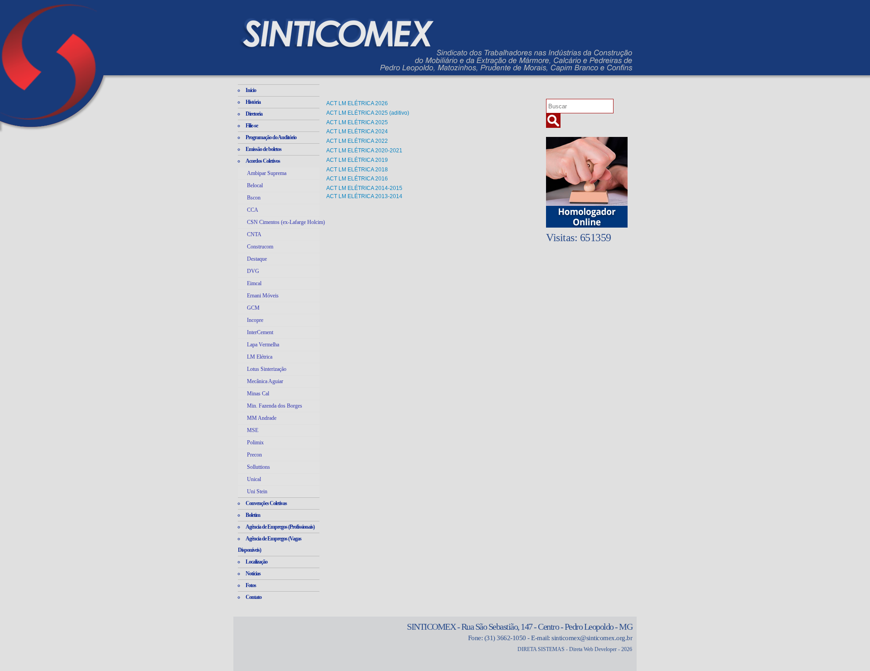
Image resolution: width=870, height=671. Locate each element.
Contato (253, 597)
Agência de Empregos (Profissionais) (280, 527)
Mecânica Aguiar (265, 381)
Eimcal (254, 283)
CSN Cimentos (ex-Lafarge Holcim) (286, 222)
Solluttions (258, 467)
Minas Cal (258, 393)
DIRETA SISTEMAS (541, 649)
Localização (256, 562)
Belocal (255, 185)
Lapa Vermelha (263, 344)
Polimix (255, 442)
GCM (253, 308)
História (253, 102)
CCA (252, 210)
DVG (253, 271)
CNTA (254, 234)
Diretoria (254, 114)
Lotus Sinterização (266, 369)
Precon (254, 455)
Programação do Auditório (271, 137)
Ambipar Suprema (266, 173)
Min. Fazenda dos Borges (274, 406)
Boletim (253, 515)
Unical (254, 479)
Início (251, 90)
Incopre (255, 320)
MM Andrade (261, 418)
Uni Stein (257, 491)
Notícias (253, 573)
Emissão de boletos (263, 149)
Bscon (254, 197)
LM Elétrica (259, 357)
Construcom (260, 246)
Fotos (251, 585)
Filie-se (252, 125)
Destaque (257, 259)
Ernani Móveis (263, 295)
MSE (252, 430)
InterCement (260, 332)
